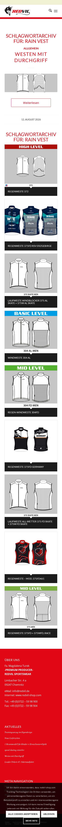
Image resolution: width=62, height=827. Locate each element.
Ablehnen (49, 814)
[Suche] (49, 11)
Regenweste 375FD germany (26, 466)
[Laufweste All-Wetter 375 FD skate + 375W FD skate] (31, 496)
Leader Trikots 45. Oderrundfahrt (19, 761)
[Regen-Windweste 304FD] (31, 386)
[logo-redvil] (26, 11)
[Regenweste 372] (31, 166)
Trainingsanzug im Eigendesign (18, 732)
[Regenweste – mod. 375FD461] (31, 553)
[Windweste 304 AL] (31, 332)
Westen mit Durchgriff (14, 755)
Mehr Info (31, 820)
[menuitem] (49, 11)
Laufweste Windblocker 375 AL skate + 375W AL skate (28, 302)
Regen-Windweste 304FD (23, 412)
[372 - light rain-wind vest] (31, 83)
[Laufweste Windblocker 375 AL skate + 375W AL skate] (31, 275)
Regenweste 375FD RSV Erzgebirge (30, 245)
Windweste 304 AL (19, 357)
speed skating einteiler (14, 749)
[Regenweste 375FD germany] (31, 441)
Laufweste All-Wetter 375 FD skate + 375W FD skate (30, 523)
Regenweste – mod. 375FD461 (26, 578)
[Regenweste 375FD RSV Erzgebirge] (31, 220)
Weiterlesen (31, 103)
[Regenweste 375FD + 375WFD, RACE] (31, 607)
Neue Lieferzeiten (12, 737)
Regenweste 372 (18, 191)
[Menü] (55, 11)
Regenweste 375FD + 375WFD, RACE (29, 633)
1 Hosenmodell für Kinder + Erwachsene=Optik (26, 744)
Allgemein (31, 48)
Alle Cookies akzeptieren (23, 814)
